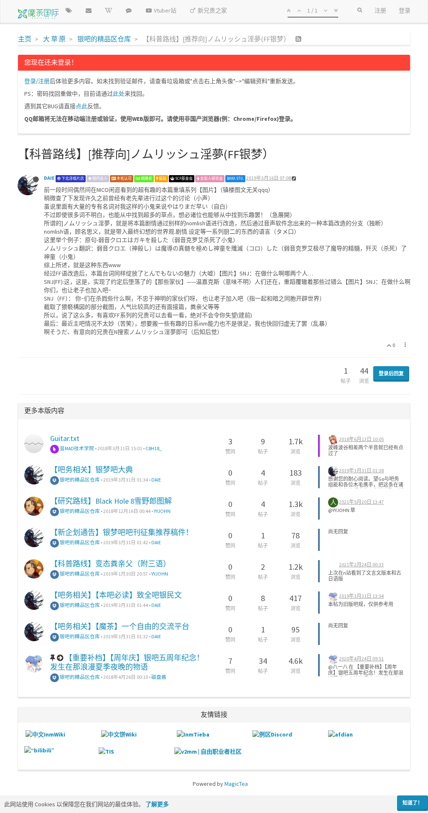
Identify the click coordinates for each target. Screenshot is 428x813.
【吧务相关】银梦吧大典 (91, 469)
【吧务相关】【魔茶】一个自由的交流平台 (119, 626)
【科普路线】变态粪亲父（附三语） (110, 563)
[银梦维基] (109, 10)
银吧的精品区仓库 (79, 480)
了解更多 (157, 804)
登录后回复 (391, 373)
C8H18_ (153, 448)
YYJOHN (162, 511)
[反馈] (89, 10)
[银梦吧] (129, 10)
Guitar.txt (64, 438)
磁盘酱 (158, 677)
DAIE (49, 178)
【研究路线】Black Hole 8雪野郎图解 (111, 501)
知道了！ (413, 803)
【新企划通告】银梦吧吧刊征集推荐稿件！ (121, 532)
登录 (30, 81)
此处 (119, 93)
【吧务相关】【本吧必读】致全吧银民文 (116, 595)
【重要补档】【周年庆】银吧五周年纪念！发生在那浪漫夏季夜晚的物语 (127, 662)
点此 (81, 106)
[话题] (69, 10)
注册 (44, 81)
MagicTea (236, 784)
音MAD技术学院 (76, 448)
